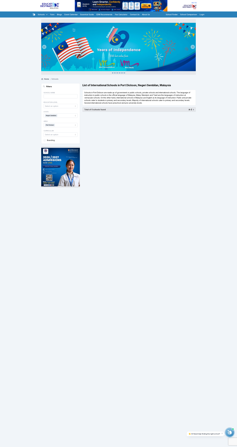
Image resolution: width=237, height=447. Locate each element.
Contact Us (134, 14)
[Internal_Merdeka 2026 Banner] (118, 47)
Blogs (59, 14)
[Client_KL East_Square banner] (60, 167)
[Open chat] (229, 432)
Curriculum (49, 131)
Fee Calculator (121, 14)
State (46, 112)
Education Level (51, 102)
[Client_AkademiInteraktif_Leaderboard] (121, 5)
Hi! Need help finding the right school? (204, 434)
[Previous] (44, 47)
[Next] (193, 47)
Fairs (52, 14)
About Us (146, 14)
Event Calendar (71, 14)
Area (46, 121)
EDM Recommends (104, 14)
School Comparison (188, 14)
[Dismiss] (222, 433)
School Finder (172, 14)
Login (202, 14)
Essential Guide (87, 14)
